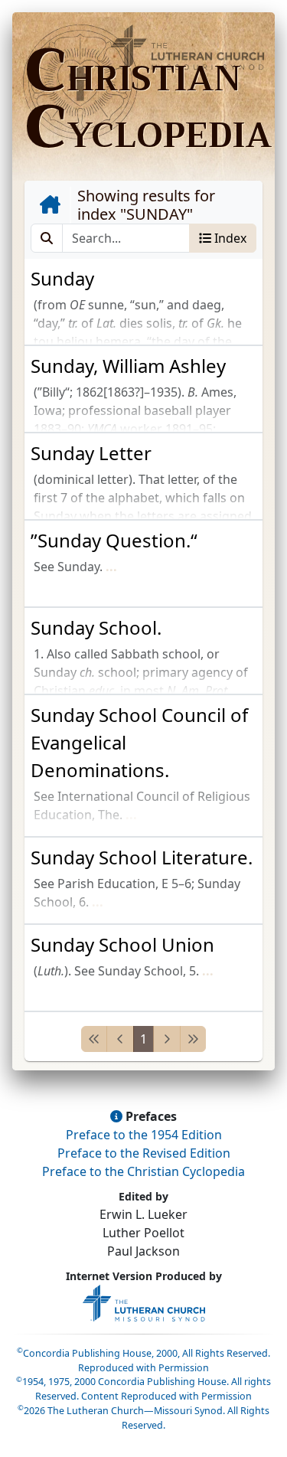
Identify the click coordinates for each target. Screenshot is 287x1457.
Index (228, 238)
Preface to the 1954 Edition (144, 1134)
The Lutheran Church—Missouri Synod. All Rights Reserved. (143, 1418)
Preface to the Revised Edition (143, 1153)
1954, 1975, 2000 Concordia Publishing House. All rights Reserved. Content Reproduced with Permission (143, 1389)
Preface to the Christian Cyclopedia (143, 1171)
